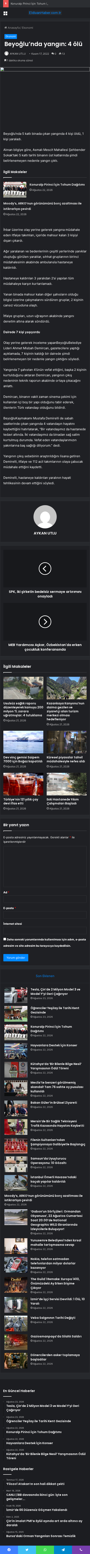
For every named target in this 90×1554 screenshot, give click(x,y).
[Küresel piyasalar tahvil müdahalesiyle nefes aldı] (67, 742)
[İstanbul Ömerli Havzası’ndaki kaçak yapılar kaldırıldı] (15, 1183)
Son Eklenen (45, 976)
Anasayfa (13, 27)
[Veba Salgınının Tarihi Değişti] (15, 1323)
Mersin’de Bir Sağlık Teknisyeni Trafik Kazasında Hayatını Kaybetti (57, 1123)
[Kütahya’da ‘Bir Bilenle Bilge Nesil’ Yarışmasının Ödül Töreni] (15, 1070)
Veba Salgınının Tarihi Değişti (53, 1318)
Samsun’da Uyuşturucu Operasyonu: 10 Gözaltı (48, 1160)
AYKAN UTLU (18, 53)
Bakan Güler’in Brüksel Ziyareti (54, 1103)
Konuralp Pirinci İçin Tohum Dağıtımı (34, 3)
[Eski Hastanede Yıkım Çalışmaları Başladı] (67, 784)
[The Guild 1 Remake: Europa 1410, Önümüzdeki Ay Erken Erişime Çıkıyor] (15, 1285)
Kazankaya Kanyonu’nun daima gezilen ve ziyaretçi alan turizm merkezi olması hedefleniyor (65, 711)
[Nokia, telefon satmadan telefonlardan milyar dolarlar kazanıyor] (15, 1265)
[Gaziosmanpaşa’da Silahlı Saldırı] (15, 1342)
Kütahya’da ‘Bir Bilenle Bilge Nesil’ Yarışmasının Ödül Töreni (56, 1066)
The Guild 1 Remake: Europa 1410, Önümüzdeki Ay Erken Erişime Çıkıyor (55, 1283)
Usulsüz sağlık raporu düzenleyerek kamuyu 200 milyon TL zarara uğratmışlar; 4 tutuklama (23, 709)
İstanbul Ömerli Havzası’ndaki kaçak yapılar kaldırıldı (53, 1179)
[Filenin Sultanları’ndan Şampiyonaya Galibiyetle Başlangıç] (15, 1145)
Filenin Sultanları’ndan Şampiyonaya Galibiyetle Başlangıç (58, 1142)
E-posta (9, 908)
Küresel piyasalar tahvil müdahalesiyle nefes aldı (66, 759)
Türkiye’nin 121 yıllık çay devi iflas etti (20, 801)
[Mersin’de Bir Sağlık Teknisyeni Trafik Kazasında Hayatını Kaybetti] (15, 1127)
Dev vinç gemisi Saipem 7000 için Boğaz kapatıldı (22, 759)
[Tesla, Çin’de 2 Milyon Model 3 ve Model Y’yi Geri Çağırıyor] (15, 995)
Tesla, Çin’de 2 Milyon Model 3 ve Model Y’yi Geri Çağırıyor (55, 991)
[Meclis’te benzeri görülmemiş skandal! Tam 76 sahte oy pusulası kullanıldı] (15, 1088)
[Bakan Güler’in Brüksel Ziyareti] (15, 1108)
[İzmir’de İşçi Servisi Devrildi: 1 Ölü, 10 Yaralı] (15, 1305)
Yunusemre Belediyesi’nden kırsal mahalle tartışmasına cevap (56, 1242)
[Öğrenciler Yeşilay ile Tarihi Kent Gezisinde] (15, 1014)
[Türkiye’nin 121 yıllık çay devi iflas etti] (23, 784)
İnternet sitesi (12, 923)
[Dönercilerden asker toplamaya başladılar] (15, 1361)
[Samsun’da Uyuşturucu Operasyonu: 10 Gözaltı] (15, 1164)
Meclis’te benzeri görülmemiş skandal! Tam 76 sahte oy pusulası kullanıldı (57, 1086)
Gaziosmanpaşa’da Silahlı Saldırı (56, 1336)
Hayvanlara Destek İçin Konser (54, 1045)
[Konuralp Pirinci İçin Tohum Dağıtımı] (14, 190)
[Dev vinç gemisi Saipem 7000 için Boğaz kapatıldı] (23, 742)
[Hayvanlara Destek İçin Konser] (15, 1051)
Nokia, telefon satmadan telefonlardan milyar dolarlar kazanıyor (53, 1263)
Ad (6, 892)
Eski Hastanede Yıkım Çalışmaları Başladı (63, 801)
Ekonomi (27, 27)
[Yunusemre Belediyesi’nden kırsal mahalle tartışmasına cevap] (15, 1246)
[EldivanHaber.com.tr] (45, 12)
